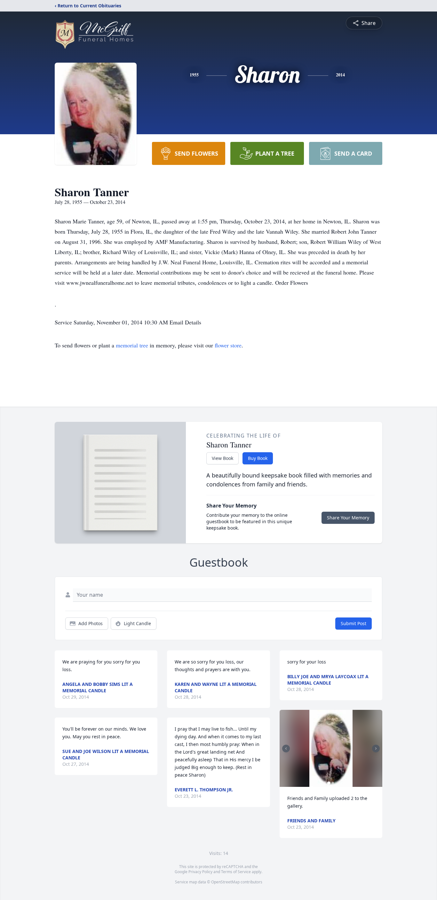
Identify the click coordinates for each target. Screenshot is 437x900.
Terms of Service (236, 871)
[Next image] (376, 748)
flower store (228, 345)
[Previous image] (286, 748)
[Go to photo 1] (328, 783)
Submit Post (353, 623)
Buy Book (257, 458)
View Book (222, 458)
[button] (331, 748)
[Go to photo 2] (332, 783)
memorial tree (132, 345)
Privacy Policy (200, 871)
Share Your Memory (348, 518)
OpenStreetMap (225, 882)
